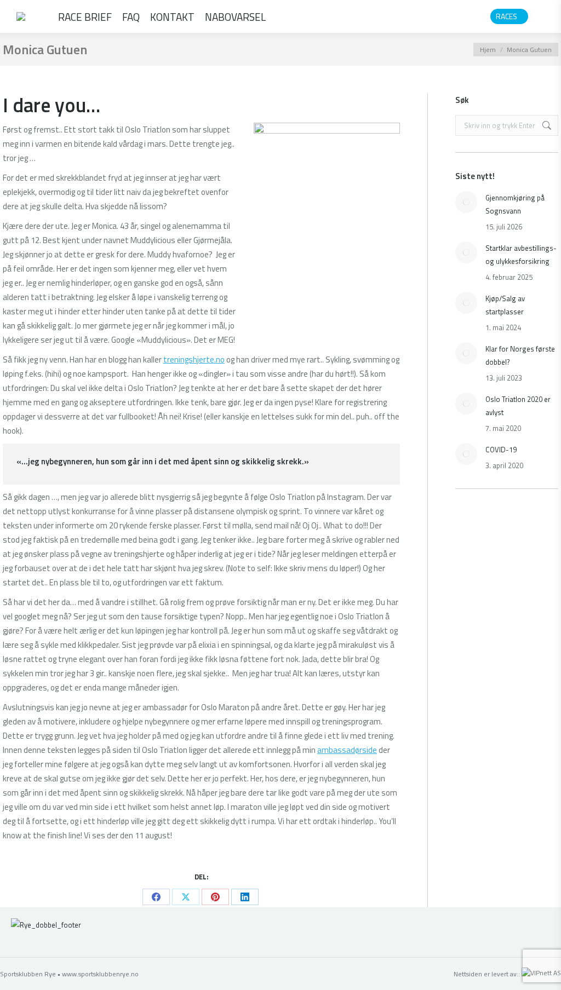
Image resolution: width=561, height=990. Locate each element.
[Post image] (466, 202)
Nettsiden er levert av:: (488, 974)
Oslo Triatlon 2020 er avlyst (518, 406)
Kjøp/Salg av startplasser (505, 305)
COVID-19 (501, 449)
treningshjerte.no (194, 359)
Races (506, 16)
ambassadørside (347, 750)
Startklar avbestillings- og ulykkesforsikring (521, 255)
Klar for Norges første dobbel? (520, 355)
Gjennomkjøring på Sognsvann (515, 204)
